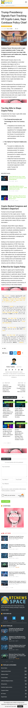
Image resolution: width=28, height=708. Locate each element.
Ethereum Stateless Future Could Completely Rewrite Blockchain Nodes (17, 555)
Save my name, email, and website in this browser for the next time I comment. (14, 489)
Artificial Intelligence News (7, 680)
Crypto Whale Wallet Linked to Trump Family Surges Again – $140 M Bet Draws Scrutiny (18, 188)
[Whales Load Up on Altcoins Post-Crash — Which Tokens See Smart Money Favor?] (4, 197)
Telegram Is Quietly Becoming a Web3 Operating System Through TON (17, 546)
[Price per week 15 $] (14, 101)
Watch (7, 610)
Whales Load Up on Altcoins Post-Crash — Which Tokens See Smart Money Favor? (17, 197)
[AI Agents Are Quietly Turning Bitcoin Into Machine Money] (4, 538)
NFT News (3, 693)
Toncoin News (4, 677)
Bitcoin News (4, 668)
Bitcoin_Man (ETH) (11, 301)
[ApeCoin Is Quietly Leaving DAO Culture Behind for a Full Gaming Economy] (4, 573)
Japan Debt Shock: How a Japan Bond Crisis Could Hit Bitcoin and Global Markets (17, 178)
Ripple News (4, 696)
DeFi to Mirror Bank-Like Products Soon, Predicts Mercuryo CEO (21, 388)
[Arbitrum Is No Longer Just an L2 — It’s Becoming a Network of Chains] (4, 583)
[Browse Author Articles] (14, 361)
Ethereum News (4, 674)
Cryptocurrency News (6, 26)
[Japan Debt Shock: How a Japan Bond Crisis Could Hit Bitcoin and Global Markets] (4, 178)
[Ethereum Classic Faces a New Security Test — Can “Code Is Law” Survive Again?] (4, 564)
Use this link (12, 318)
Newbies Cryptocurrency (6, 687)
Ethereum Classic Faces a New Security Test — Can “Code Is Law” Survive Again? (17, 564)
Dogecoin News (4, 690)
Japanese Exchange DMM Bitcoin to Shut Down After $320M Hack (7, 388)
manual (21, 342)
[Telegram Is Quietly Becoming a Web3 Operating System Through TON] (4, 546)
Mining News (4, 684)
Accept (20, 706)
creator (7, 295)
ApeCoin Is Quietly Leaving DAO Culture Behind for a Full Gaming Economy (17, 574)
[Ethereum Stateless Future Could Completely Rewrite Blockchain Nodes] (4, 555)
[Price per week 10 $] (14, 288)
